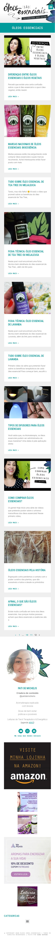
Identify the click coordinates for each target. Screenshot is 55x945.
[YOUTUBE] (21, 731)
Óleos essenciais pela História (27, 570)
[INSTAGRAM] (27, 731)
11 (31, 635)
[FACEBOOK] (34, 731)
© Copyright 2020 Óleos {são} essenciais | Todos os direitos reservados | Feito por (27, 934)
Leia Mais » (13, 96)
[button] (50, 7)
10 (27, 635)
